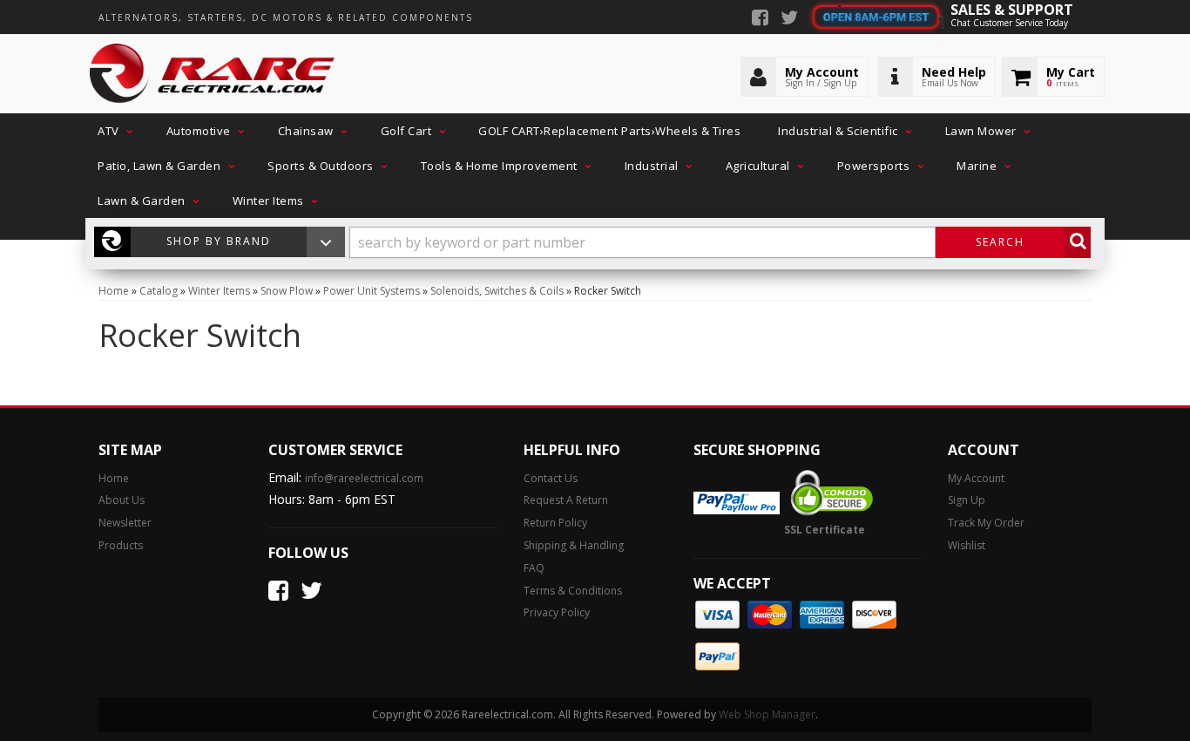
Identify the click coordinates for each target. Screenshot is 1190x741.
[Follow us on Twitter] (789, 19)
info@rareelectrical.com (364, 478)
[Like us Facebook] (760, 19)
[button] (113, 130)
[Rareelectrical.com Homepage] (213, 74)
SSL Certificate (824, 529)
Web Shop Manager (767, 714)
